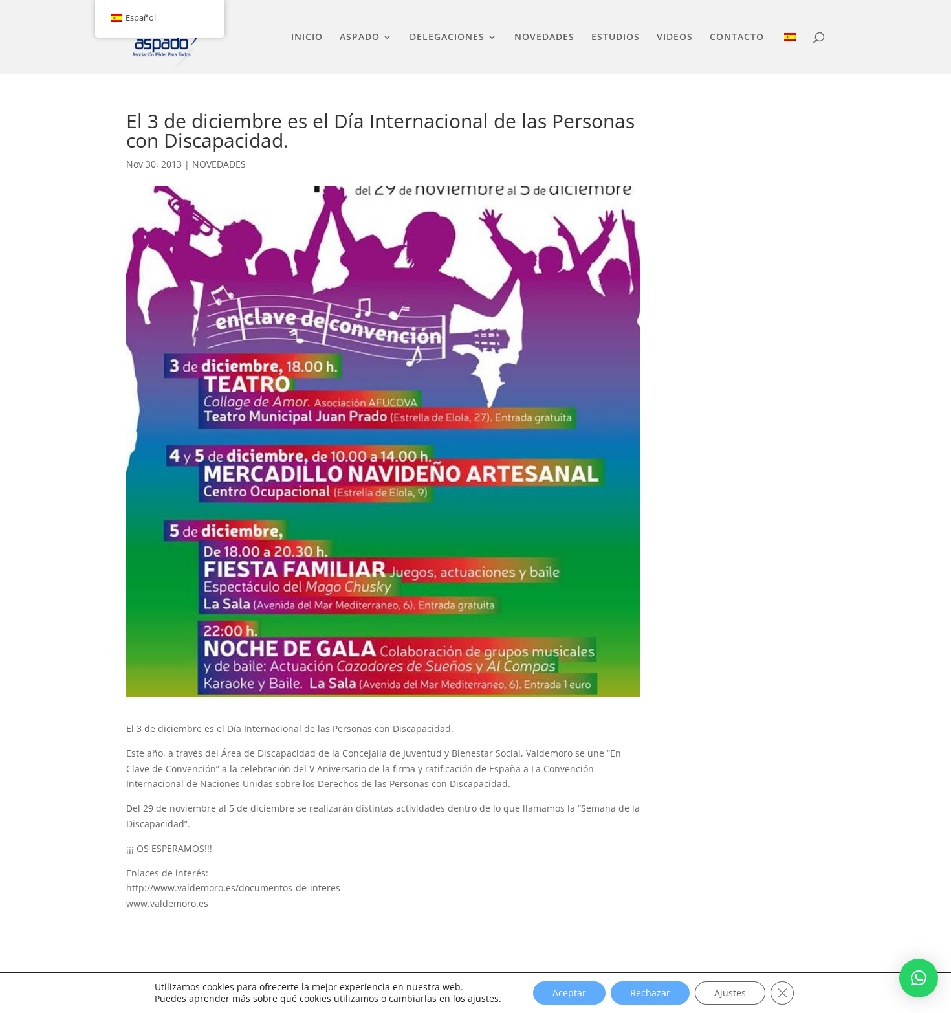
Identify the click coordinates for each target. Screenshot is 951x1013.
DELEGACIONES (447, 37)
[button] (918, 978)
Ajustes (730, 992)
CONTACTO (737, 37)
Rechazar (650, 992)
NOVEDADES (544, 37)
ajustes (483, 999)
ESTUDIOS (615, 37)
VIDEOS (675, 37)
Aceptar (569, 992)
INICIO (307, 37)
